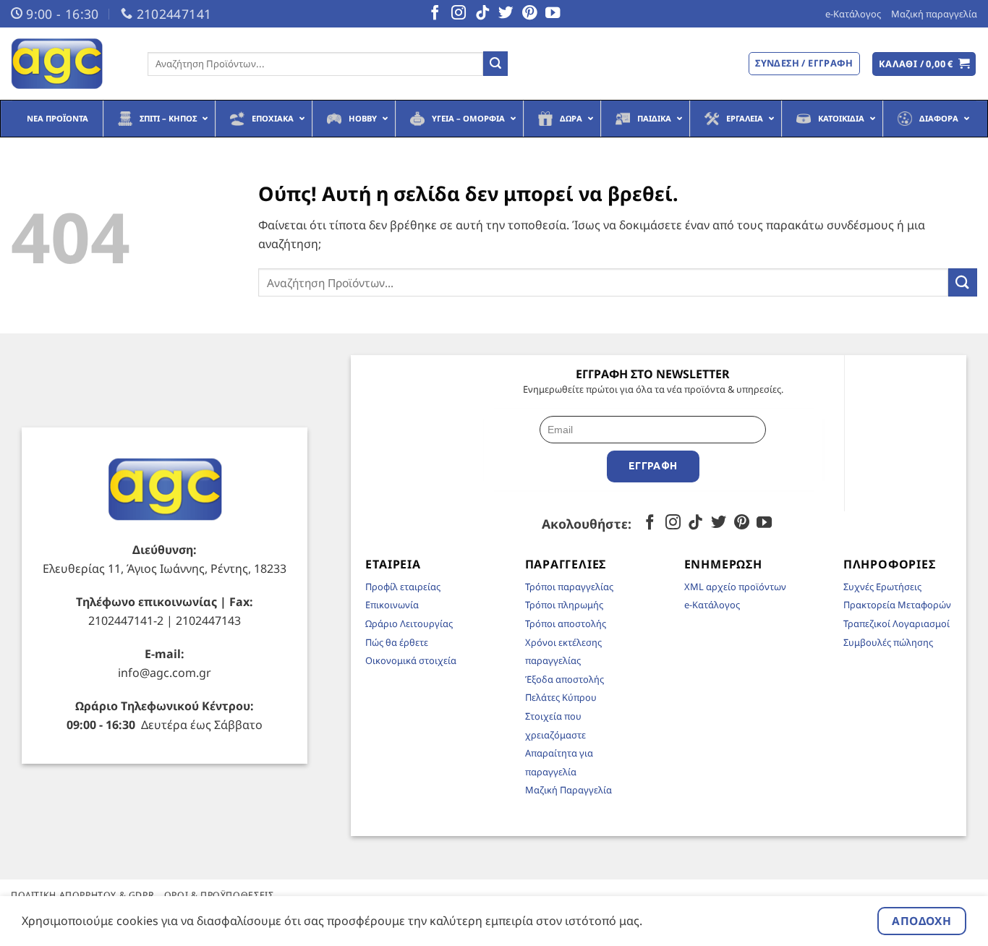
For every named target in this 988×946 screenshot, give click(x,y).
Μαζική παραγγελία (934, 13)
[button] (924, 64)
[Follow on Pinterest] (529, 14)
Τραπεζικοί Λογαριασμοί (896, 623)
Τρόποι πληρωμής (564, 604)
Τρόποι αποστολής (565, 623)
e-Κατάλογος (853, 13)
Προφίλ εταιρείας (402, 586)
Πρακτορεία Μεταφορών (897, 604)
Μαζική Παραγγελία (568, 789)
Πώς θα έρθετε (396, 642)
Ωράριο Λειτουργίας (409, 623)
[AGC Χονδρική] (68, 63)
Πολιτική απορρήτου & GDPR (82, 895)
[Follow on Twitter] (505, 14)
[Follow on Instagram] (458, 14)
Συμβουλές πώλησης (888, 642)
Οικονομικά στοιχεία (410, 660)
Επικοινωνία (392, 604)
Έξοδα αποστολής (564, 679)
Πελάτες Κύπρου (561, 697)
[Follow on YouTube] (552, 14)
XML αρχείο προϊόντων (735, 586)
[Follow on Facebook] (434, 14)
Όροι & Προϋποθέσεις (219, 895)
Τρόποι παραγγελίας (569, 586)
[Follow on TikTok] (482, 14)
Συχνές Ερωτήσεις (882, 586)
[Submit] (495, 63)
